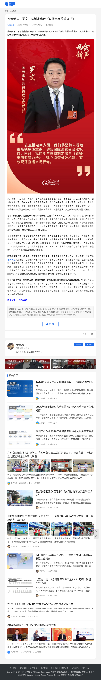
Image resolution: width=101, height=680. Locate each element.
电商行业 (11, 259)
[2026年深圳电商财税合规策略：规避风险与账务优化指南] (20, 413)
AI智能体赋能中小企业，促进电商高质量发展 (32, 625)
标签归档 (75, 668)
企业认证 (54, 668)
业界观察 (49, 25)
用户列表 (85, 668)
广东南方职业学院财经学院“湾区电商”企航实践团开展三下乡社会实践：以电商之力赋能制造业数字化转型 (50, 454)
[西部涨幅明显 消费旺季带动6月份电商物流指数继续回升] (20, 498)
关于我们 (13, 668)
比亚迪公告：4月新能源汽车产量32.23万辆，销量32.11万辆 (63, 581)
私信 (90, 345)
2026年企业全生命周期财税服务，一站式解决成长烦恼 (65, 384)
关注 (79, 345)
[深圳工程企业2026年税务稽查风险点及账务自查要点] (20, 438)
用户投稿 (44, 668)
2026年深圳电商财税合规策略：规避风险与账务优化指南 (65, 408)
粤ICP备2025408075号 (59, 672)
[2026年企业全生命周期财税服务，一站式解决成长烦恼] (20, 388)
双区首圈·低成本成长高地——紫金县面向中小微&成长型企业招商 (64, 557)
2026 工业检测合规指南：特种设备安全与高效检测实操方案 (40, 604)
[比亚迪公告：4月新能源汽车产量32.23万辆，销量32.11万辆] (20, 586)
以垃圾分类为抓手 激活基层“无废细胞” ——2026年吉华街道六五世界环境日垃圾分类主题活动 (50, 518)
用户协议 (33, 668)
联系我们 (23, 668)
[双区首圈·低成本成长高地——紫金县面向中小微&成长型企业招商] (20, 561)
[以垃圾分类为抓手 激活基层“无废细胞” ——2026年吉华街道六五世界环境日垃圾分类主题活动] (50, 529)
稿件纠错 (64, 668)
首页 (6, 11)
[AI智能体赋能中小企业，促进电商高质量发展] (50, 634)
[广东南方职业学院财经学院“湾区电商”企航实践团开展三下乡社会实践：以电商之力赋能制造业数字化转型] (50, 465)
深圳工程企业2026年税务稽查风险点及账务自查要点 (65, 431)
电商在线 (10, 25)
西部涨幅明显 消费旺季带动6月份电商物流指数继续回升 (64, 493)
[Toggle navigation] (93, 4)
